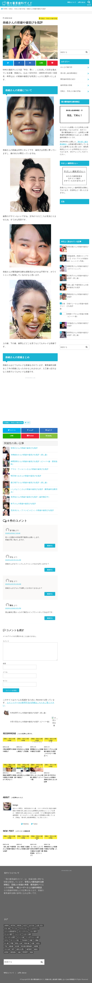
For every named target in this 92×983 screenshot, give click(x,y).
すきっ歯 (7, 928)
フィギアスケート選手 (32, 937)
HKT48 (13, 925)
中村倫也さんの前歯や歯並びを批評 (77, 324)
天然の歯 (26, 943)
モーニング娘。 (15, 940)
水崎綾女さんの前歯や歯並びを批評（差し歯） (29, 455)
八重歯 (36, 940)
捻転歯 (11, 946)
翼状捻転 (13, 952)
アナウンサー (23, 928)
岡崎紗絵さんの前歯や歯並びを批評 (77, 295)
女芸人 (38, 943)
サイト (5, 681)
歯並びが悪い (20, 949)
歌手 (13, 949)
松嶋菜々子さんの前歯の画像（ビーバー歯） (77, 315)
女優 (28, 422)
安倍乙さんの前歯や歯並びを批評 (24, 448)
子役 (5, 946)
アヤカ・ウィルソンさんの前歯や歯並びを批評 (29, 469)
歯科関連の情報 (66, 85)
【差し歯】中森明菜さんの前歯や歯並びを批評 (77, 286)
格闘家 (36, 946)
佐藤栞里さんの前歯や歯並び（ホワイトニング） (77, 267)
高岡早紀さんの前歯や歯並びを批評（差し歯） (77, 334)
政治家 (17, 946)
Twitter (35, 824)
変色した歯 (18, 943)
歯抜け (36, 949)
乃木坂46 (24, 940)
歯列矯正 (29, 949)
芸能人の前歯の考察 (19, 885)
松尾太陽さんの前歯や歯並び (77, 247)
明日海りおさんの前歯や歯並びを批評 (26, 476)
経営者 (6, 952)
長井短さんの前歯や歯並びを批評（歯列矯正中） (30, 497)
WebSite (26, 824)
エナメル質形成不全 (10, 931)
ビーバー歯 (20, 937)
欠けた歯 (7, 949)
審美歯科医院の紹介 (68, 79)
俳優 (31, 940)
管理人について (71, 2)
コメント (6, 641)
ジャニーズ (17, 934)
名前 (4, 663)
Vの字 (25, 925)
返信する (50, 546)
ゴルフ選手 (33, 931)
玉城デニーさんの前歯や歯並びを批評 (77, 305)
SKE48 (19, 925)
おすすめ (31, 925)
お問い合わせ (81, 2)
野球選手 (25, 952)
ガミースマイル (23, 931)
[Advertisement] (22, 396)
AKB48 (6, 925)
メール (5, 672)
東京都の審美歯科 (26, 946)
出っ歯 (6, 943)
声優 (11, 943)
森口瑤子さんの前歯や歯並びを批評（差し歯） (29, 482)
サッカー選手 (8, 934)
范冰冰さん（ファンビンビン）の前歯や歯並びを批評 (32, 510)
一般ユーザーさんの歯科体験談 (28, 888)
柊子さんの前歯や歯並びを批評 (23, 504)
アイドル (14, 928)
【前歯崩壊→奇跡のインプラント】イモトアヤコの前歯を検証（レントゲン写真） (77, 258)
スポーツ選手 (27, 934)
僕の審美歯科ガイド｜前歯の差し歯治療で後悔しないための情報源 (52, 979)
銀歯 (31, 952)
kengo (15, 805)
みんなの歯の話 (66, 67)
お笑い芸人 (39, 925)
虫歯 (19, 952)
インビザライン (34, 928)
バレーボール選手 (9, 937)
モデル (6, 940)
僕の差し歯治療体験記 (28, 817)
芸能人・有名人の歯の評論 (14, 422)
